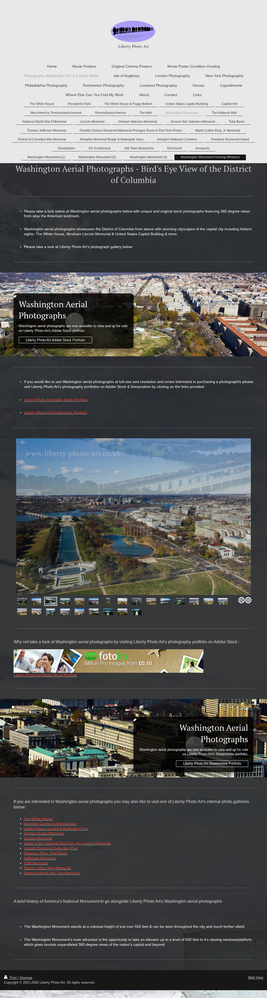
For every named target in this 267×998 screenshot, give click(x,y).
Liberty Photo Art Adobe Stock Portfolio (55, 340)
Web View (255, 977)
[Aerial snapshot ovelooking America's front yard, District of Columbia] (108, 612)
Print (13, 978)
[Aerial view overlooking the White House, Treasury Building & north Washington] (36, 612)
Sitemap (26, 978)
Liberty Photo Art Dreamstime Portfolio (212, 763)
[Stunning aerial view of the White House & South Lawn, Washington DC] (180, 601)
